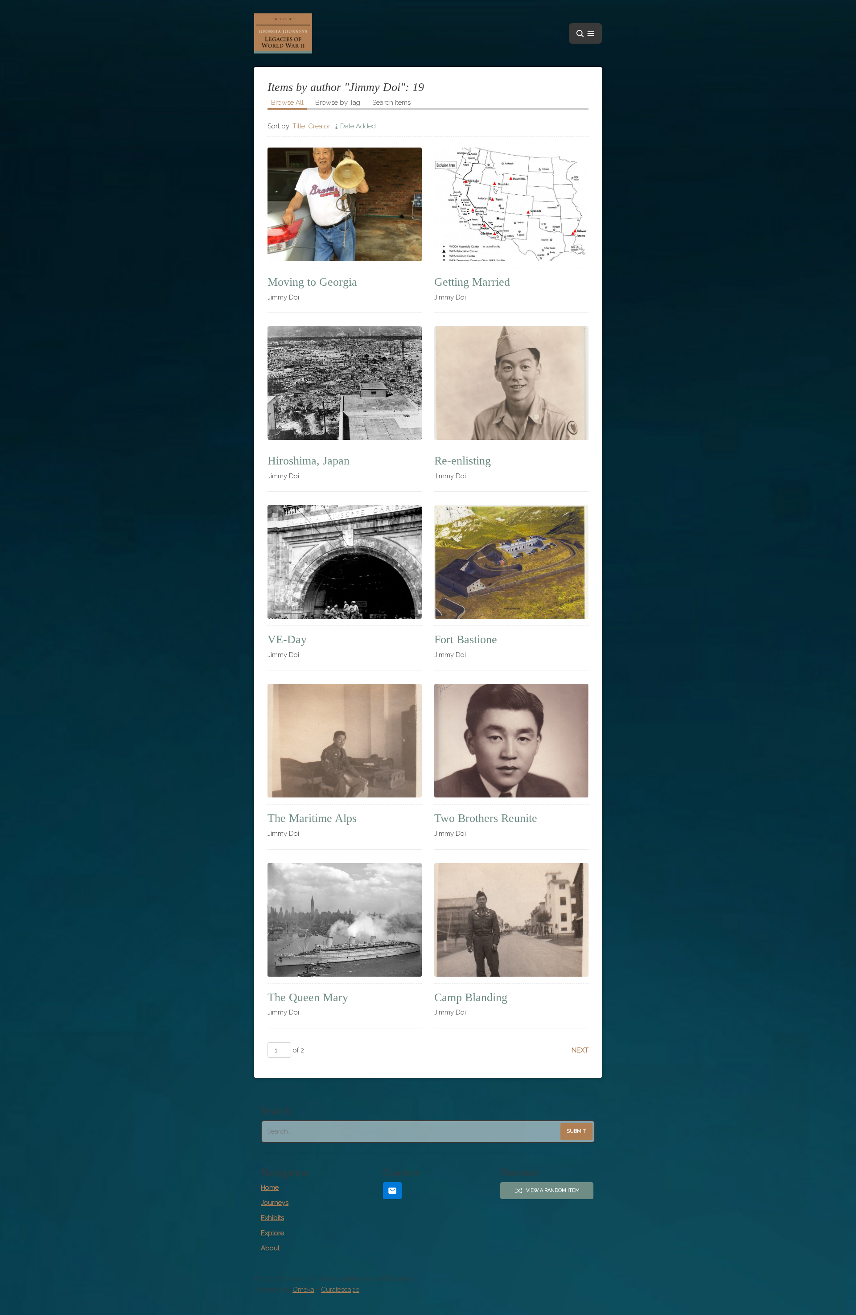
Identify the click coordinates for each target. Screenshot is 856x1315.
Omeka (303, 1290)
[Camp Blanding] (511, 920)
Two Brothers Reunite (485, 818)
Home (270, 1188)
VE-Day (287, 639)
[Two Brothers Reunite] (511, 740)
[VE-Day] (345, 562)
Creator (319, 126)
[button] (585, 33)
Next (580, 1050)
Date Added (358, 126)
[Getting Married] (511, 204)
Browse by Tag (337, 103)
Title (298, 126)
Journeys (274, 1203)
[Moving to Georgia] (345, 204)
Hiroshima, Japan (309, 460)
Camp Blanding (470, 997)
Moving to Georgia (312, 281)
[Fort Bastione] (511, 562)
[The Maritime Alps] (345, 740)
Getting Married (472, 281)
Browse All (287, 103)
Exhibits (272, 1218)
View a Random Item (553, 1190)
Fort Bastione (465, 639)
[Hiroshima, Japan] (345, 383)
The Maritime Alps (312, 818)
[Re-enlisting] (511, 383)
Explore (272, 1233)
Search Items (391, 103)
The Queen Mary (308, 997)
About (270, 1248)
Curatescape (340, 1290)
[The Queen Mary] (345, 920)
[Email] (392, 1191)
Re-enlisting (462, 460)
